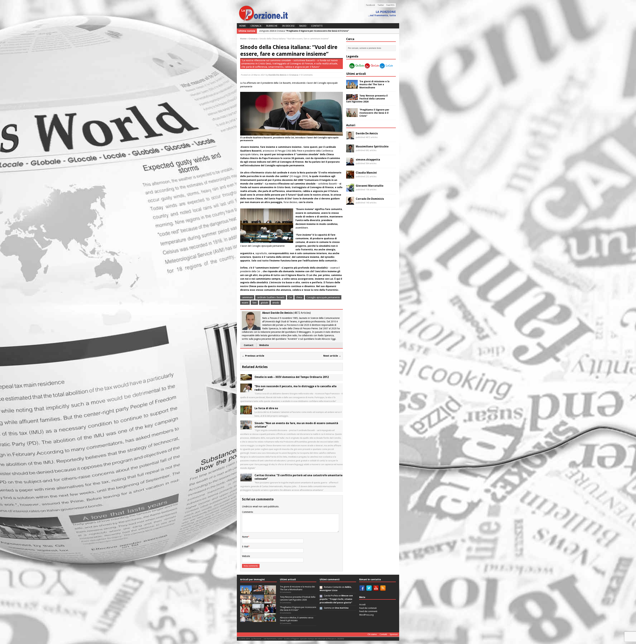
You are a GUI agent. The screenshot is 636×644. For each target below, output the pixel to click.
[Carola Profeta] (321, 595)
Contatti (316, 25)
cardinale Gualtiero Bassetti (270, 297)
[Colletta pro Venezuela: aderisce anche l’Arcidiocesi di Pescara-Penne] (258, 611)
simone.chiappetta (368, 159)
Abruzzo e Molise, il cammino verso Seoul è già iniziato (296, 619)
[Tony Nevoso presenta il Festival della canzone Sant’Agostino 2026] (352, 98)
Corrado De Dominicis (370, 198)
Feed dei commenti (368, 611)
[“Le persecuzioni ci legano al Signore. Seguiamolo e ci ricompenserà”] (270, 601)
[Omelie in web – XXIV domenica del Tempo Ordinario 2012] (246, 379)
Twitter (380, 5)
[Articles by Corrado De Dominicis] (350, 203)
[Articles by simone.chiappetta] (350, 163)
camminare (247, 297)
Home (242, 25)
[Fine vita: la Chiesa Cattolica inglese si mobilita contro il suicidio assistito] (270, 611)
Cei (290, 297)
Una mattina (341, 608)
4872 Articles (302, 312)
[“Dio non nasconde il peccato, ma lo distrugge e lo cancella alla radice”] (246, 390)
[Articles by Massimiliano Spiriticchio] (350, 150)
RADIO (302, 25)
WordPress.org (366, 615)
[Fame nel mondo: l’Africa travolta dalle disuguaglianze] (270, 620)
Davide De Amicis (277, 75)
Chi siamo (372, 634)
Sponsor (394, 634)
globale (264, 302)
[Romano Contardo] (321, 587)
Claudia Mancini (366, 172)
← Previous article (253, 355)
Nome (245, 536)
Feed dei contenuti (368, 608)
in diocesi (288, 25)
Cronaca (256, 25)
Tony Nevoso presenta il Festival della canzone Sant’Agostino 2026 (367, 98)
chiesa (299, 297)
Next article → (332, 355)
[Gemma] (321, 608)
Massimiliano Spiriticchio (372, 146)
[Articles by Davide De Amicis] (350, 137)
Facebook (370, 5)
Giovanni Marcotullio (369, 185)
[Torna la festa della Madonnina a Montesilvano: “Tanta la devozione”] (246, 620)
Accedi (362, 604)
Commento (247, 512)
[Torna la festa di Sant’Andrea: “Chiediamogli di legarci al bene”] (258, 620)
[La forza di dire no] (246, 412)
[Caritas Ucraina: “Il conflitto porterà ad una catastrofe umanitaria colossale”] (246, 479)
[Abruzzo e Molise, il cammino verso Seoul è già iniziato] (246, 601)
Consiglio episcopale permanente (323, 297)
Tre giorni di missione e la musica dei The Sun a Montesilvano (374, 84)
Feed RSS (390, 5)
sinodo (275, 302)
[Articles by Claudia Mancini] (350, 176)
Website (264, 345)
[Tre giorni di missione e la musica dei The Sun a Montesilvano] (352, 87)
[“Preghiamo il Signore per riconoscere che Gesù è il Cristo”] (352, 115)
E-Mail (245, 546)
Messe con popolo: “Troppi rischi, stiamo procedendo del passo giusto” (336, 599)
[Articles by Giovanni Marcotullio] (350, 189)
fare (254, 302)
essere (245, 302)
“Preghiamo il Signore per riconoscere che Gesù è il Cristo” (374, 112)
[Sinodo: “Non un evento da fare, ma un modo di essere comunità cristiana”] (246, 427)
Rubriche (271, 25)
